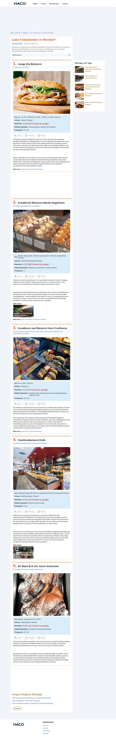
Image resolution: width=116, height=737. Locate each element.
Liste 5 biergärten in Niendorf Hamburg (26, 701)
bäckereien (17, 708)
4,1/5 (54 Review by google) (35, 390)
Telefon (19, 135)
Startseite (45, 733)
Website (43, 135)
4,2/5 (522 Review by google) (36, 123)
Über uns (45, 725)
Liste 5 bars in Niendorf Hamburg (31, 431)
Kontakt (45, 728)
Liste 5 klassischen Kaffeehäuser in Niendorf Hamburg (31, 698)
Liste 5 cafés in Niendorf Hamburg (32, 169)
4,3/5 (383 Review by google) (36, 264)
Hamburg (25, 33)
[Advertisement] (58, 19)
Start (11, 33)
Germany (17, 33)
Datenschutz (46, 731)
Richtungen (31, 135)
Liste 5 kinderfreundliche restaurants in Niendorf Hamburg (32, 703)
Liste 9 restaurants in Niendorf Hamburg (33, 319)
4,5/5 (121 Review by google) (36, 626)
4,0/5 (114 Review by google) (36, 499)
